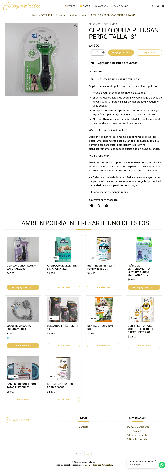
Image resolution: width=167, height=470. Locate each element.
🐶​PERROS (46, 15)
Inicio (34, 15)
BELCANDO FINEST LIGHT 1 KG (62, 327)
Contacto (83, 427)
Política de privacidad (137, 439)
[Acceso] (158, 6)
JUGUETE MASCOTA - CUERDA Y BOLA (19, 327)
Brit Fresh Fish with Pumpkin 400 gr (101, 267)
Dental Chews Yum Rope (100, 327)
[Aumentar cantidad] (103, 52)
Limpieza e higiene (78, 15)
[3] (8, 338)
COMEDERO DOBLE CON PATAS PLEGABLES (21, 386)
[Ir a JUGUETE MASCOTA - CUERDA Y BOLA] (23, 309)
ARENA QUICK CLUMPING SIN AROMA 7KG (62, 267)
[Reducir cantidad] (91, 52)
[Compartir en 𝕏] (99, 205)
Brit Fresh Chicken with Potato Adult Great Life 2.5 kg (141, 329)
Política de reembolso (137, 435)
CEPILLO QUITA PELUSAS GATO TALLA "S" (22, 267)
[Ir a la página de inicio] (21, 6)
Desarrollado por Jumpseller (98, 465)
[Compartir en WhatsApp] (106, 205)
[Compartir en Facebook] (91, 205)
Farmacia (60, 15)
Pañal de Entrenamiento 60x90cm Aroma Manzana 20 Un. (139, 270)
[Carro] (163, 6)
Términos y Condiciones (137, 427)
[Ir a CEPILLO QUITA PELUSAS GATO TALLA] (23, 249)
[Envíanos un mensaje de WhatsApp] (162, 465)
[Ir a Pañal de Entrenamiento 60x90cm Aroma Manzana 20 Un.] (144, 249)
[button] (101, 6)
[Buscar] (152, 6)
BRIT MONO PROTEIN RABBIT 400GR (60, 386)
